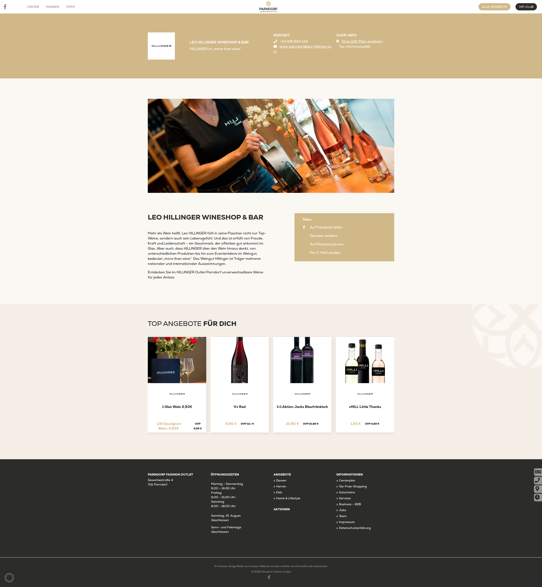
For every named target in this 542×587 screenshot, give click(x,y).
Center (33, 7)
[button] (9, 577)
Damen (281, 480)
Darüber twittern (323, 236)
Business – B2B (350, 504)
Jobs (342, 510)
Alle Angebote (494, 7)
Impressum (347, 522)
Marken (52, 7)
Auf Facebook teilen (326, 227)
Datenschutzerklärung (355, 528)
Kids (279, 492)
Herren (281, 486)
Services (345, 498)
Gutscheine (347, 492)
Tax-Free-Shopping (353, 486)
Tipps (70, 7)
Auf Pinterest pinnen (327, 244)
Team (343, 516)
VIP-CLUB (526, 7)
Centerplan (347, 480)
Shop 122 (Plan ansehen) (362, 41)
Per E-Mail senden (325, 252)
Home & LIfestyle (288, 498)
